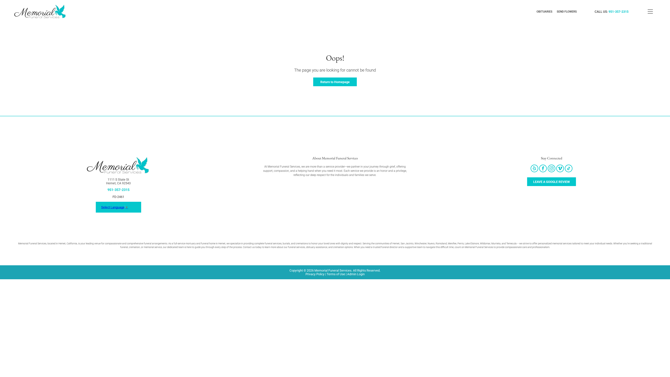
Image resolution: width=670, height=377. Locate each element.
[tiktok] (568, 169)
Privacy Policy (315, 274)
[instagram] (551, 169)
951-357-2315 (618, 11)
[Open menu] (650, 11)
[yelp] (534, 169)
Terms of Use (336, 274)
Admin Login (356, 274)
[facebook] (543, 169)
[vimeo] (560, 169)
